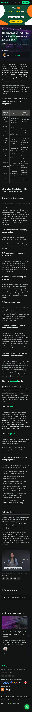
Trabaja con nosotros (23, 700)
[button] (16, 15)
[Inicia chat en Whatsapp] (26, 706)
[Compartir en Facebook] (3, 578)
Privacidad (27, 696)
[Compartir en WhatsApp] (14, 578)
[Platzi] (4, 2)
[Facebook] (2, 676)
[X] (6, 676)
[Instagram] (9, 676)
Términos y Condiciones (8, 700)
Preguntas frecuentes (7, 696)
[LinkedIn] (13, 676)
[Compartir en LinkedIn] (11, 578)
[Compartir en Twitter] (7, 578)
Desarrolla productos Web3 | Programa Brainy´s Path (15, 29)
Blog (3, 29)
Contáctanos (19, 696)
